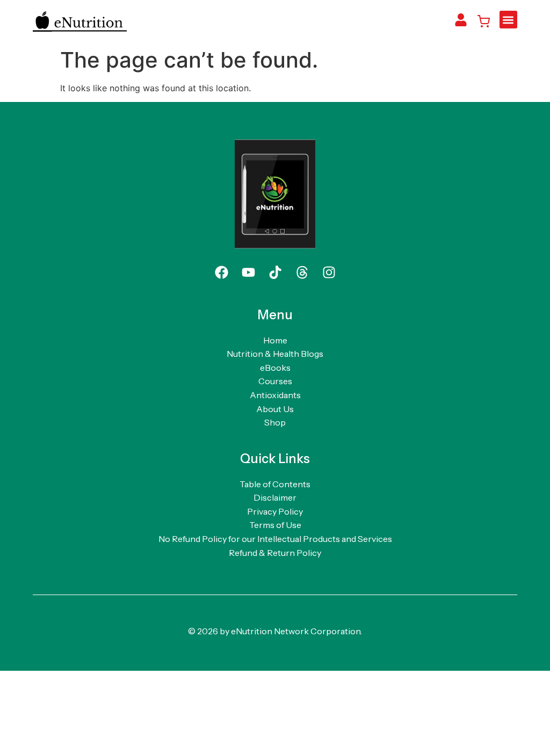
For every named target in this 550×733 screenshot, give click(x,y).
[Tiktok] (275, 272)
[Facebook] (221, 272)
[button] (508, 19)
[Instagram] (328, 272)
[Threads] (301, 272)
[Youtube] (248, 272)
